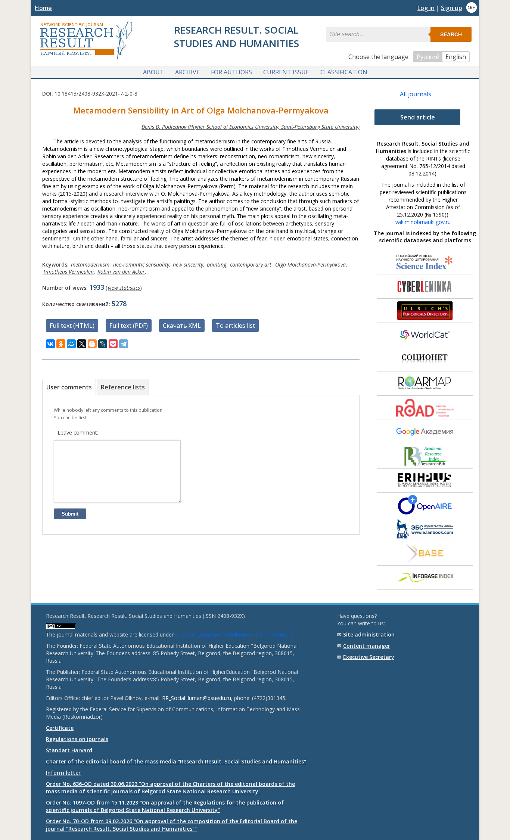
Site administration (369, 634)
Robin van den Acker (121, 271)
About (153, 72)
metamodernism (90, 264)
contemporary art (250, 264)
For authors (231, 72)
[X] (81, 343)
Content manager (366, 645)
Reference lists (123, 387)
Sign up (451, 8)
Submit (70, 514)
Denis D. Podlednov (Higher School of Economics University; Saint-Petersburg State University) (251, 126)
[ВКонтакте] (50, 343)
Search (451, 34)
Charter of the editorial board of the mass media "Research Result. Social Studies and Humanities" (176, 761)
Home (43, 8)
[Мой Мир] (71, 343)
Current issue (286, 72)
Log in (426, 8)
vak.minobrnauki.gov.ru (423, 221)
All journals (415, 94)
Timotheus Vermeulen (68, 271)
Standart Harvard (69, 750)
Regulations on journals (77, 739)
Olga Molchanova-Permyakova (310, 264)
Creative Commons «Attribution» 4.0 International (235, 634)
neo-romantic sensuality (141, 264)
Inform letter (63, 772)
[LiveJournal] (102, 343)
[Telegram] (123, 343)
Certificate (60, 727)
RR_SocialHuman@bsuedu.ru (196, 697)
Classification (343, 72)
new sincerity (188, 264)
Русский (428, 57)
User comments (69, 387)
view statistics (124, 287)
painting (216, 264)
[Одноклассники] (60, 343)
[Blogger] (92, 343)
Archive (187, 72)
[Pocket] (113, 343)
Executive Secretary (368, 656)
